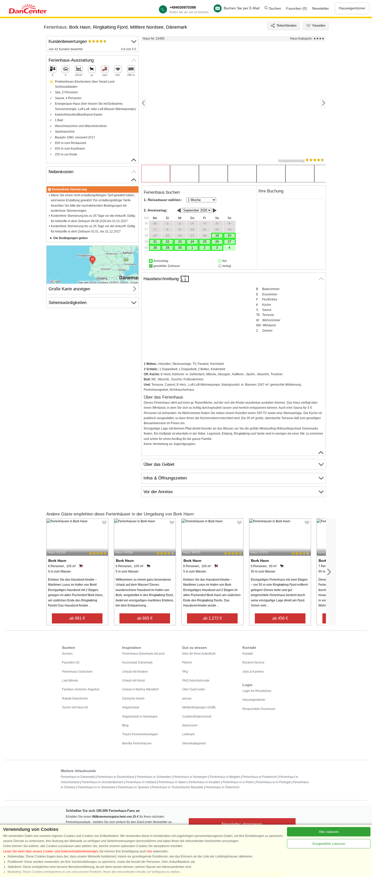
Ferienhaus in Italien (173, 782)
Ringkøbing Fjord (110, 27)
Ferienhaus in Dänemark (78, 777)
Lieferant (188, 734)
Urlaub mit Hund (133, 680)
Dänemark (176, 27)
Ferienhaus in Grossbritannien (102, 782)
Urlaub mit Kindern (135, 671)
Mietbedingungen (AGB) (199, 707)
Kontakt (247, 653)
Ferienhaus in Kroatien (204, 782)
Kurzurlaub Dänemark (137, 662)
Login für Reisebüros (256, 691)
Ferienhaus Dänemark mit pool (143, 653)
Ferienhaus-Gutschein (77, 671)
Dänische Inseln (133, 698)
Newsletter (320, 8)
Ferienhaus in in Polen (238, 782)
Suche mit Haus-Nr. (75, 707)
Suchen (274, 8)
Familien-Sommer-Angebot (80, 689)
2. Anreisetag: (156, 210)
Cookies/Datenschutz (197, 716)
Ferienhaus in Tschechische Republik (177, 787)
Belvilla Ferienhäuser (137, 743)
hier (149, 851)
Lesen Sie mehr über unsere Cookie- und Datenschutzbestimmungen (50, 851)
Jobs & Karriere (253, 671)
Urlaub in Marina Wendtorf (140, 689)
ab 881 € (77, 618)
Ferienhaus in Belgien (225, 777)
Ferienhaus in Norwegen (190, 777)
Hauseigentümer (352, 8)
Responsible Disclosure (258, 709)
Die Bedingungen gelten (70, 238)
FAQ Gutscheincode (196, 680)
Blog (125, 725)
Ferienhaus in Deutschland (115, 777)
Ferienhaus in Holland (141, 782)
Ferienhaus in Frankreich (259, 777)
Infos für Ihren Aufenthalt (198, 653)
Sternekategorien (194, 743)
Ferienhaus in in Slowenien (97, 787)
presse (187, 698)
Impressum (189, 725)
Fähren (187, 662)
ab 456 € (280, 618)
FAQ (185, 671)
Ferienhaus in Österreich (222, 787)
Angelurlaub (130, 707)
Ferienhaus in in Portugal (273, 782)
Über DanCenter (193, 689)
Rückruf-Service (253, 662)
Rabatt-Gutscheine (75, 698)
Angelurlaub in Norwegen (140, 716)
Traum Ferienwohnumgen (140, 734)
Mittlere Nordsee (146, 27)
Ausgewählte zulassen (328, 844)
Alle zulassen (329, 832)
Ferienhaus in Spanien (133, 787)
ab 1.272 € (212, 618)
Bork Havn (79, 27)
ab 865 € (145, 618)
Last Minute (70, 680)
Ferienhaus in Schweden (154, 777)
